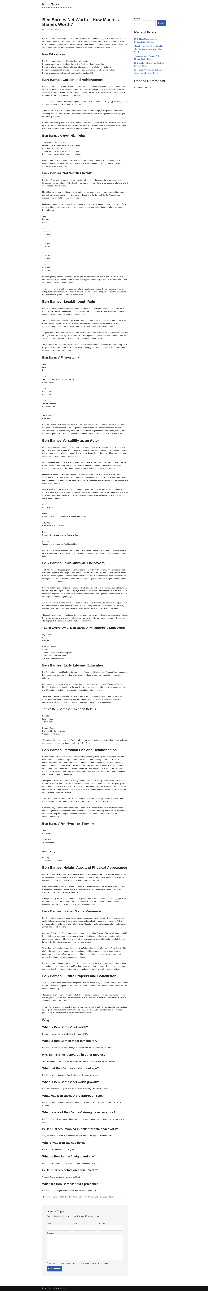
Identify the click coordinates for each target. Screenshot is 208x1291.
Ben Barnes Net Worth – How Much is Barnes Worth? (69, 1197)
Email (75, 1223)
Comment (51, 1233)
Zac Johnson (109, 1197)
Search (137, 19)
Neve (44, 1288)
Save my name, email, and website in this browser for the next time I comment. (78, 1263)
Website (102, 1223)
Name (49, 1223)
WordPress (61, 1288)
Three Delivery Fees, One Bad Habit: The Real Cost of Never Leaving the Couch (148, 49)
